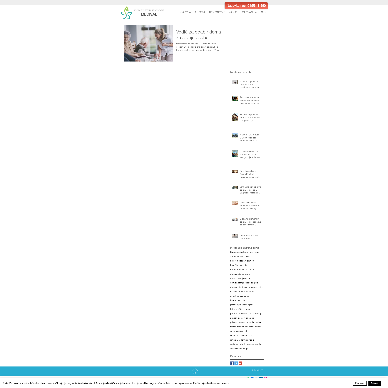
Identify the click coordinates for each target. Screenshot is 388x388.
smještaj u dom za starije (242, 340)
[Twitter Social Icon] (236, 363)
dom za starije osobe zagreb (244, 282)
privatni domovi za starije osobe (245, 322)
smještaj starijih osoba (241, 335)
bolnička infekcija (238, 265)
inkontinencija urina (239, 296)
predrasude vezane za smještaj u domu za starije (247, 313)
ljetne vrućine (236, 309)
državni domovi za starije (242, 291)
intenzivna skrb (237, 300)
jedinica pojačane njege (242, 304)
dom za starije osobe (240, 278)
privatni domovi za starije (242, 318)
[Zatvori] (384, 383)
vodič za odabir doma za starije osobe (247, 344)
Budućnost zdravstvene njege (244, 252)
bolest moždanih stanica (242, 261)
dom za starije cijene (240, 274)
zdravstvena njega (239, 348)
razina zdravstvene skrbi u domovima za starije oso (247, 326)
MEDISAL (149, 14)
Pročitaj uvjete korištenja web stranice (211, 383)
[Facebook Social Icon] (232, 363)
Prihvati (374, 383)
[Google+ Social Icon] (240, 363)
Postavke (359, 383)
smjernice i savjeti (238, 331)
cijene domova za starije (242, 269)
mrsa (247, 309)
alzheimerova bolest (240, 256)
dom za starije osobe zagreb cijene (247, 287)
